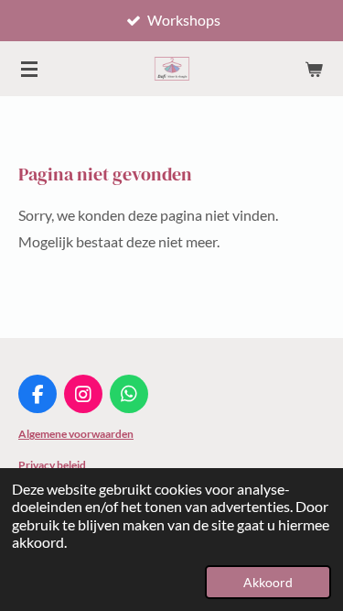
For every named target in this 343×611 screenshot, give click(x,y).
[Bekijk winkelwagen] (314, 68)
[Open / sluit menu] (29, 68)
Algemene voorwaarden (76, 434)
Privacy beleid (52, 465)
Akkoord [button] (268, 582)
